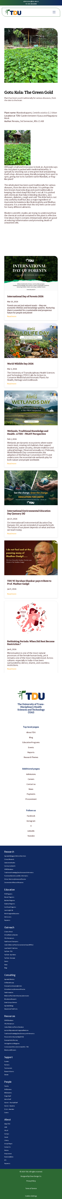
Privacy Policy (31, 1181)
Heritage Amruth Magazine (11, 1043)
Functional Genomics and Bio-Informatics (16, 876)
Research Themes (31, 757)
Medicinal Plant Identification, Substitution (16, 996)
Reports (31, 752)
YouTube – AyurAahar (10, 954)
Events (6, 961)
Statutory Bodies (8, 1157)
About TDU (31, 732)
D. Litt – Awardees (9, 1109)
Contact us (31, 784)
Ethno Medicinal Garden (11, 935)
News (31, 789)
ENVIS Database (8, 1020)
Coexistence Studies (9, 862)
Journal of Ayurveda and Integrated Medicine (16, 1030)
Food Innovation (8, 992)
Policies (6, 1150)
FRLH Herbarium (9, 938)
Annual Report (8, 1143)
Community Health (9, 866)
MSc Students (8, 1093)
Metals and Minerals (10, 1050)
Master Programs (9, 897)
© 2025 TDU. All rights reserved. (31, 1172)
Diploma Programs (9, 904)
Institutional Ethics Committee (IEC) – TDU (16, 1047)
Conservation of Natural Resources (14, 882)
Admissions (31, 774)
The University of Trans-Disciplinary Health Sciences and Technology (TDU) (31, 708)
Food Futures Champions (11, 941)
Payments (31, 794)
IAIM (5, 1127)
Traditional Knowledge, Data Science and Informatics (19, 872)
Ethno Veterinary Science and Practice (14, 989)
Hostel (6, 1137)
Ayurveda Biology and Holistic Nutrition (15, 856)
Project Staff (7, 1096)
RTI (5, 1160)
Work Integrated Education (11, 913)
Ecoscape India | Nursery (11, 1040)
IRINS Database (8, 869)
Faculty (6, 1086)
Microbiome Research (10, 999)
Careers (31, 779)
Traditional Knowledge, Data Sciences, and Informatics (19, 1033)
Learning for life (8, 910)
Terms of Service (31, 1188)
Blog (31, 737)
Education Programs (31, 742)
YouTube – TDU (8, 951)
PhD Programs (8, 894)
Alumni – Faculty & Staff (11, 1102)
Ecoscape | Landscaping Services (13, 986)
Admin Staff (7, 1099)
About (7, 1119)
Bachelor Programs (9, 900)
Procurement (31, 799)
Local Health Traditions (11, 948)
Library (6, 1140)
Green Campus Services (10, 1002)
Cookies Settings (31, 1196)
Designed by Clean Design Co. (31, 1176)
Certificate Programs (10, 907)
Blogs (5, 968)
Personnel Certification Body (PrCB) (14, 1037)
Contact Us (7, 1147)
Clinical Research (9, 859)
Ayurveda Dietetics (9, 979)
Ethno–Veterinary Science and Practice (15, 879)
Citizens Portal (8, 931)
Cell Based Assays (9, 982)
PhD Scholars (8, 1089)
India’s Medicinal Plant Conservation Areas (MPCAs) (18, 945)
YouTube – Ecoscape (9, 958)
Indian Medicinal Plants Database (14, 1027)
